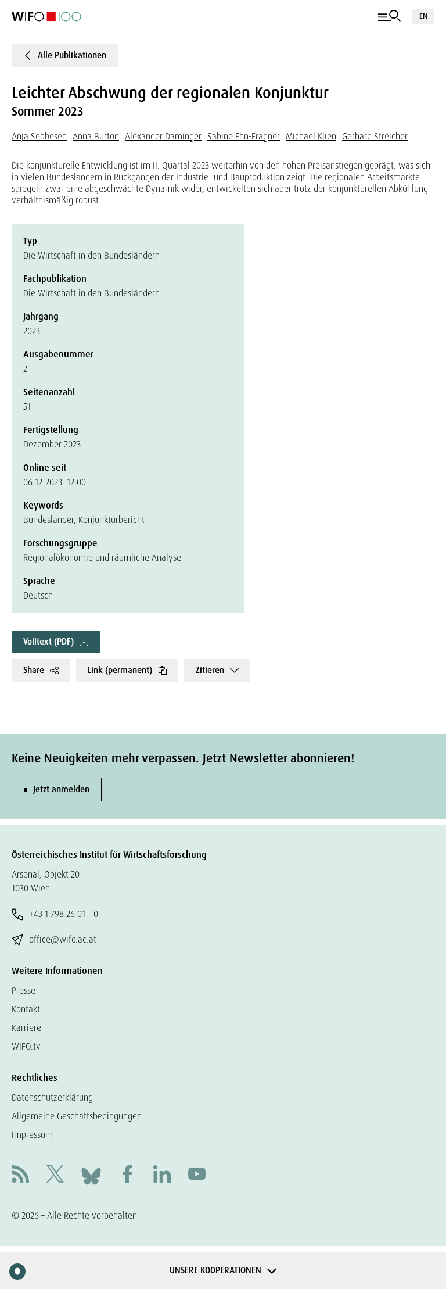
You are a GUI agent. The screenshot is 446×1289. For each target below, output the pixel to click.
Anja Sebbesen (39, 136)
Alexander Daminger (163, 136)
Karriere (26, 1028)
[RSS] (20, 1175)
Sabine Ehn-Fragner (243, 136)
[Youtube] (197, 1175)
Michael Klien (311, 136)
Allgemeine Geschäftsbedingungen (77, 1116)
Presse (23, 990)
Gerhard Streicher (375, 136)
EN (423, 16)
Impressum (32, 1135)
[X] (55, 1175)
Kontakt (26, 1009)
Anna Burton (96, 136)
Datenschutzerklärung (52, 1097)
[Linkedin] (162, 1175)
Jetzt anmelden (61, 789)
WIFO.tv (26, 1046)
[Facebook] (127, 1175)
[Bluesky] (91, 1174)
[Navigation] (389, 16)
